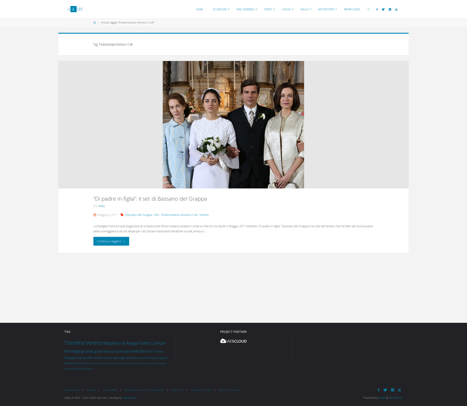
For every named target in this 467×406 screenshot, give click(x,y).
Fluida (381, 397)
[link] (369, 9)
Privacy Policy (229, 390)
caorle (154, 363)
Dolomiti (131, 358)
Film (156, 215)
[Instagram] (390, 9)
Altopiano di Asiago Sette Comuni (134, 343)
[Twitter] (383, 9)
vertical (122, 363)
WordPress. (396, 397)
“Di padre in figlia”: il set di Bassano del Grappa (150, 198)
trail (75, 363)
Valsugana (71, 358)
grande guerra (93, 351)
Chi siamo (110, 390)
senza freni (85, 358)
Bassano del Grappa (138, 215)
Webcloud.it (129, 397)
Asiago (73, 368)
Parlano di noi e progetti (144, 390)
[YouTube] (396, 9)
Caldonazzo (88, 368)
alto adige (119, 358)
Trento (158, 351)
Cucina (91, 390)
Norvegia (72, 351)
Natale (104, 363)
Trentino (74, 342)
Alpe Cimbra (112, 363)
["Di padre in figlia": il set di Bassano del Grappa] (233, 124)
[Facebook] (377, 9)
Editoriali (72, 390)
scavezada (162, 363)
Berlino (146, 351)
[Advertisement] (233, 284)
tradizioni (163, 358)
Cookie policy (201, 390)
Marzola (129, 363)
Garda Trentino (93, 363)
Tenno (79, 368)
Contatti (177, 390)
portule (82, 363)
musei (67, 368)
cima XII (68, 363)
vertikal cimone (103, 358)
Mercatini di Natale (147, 358)
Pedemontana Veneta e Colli (179, 215)
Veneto (204, 215)
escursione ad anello (123, 351)
